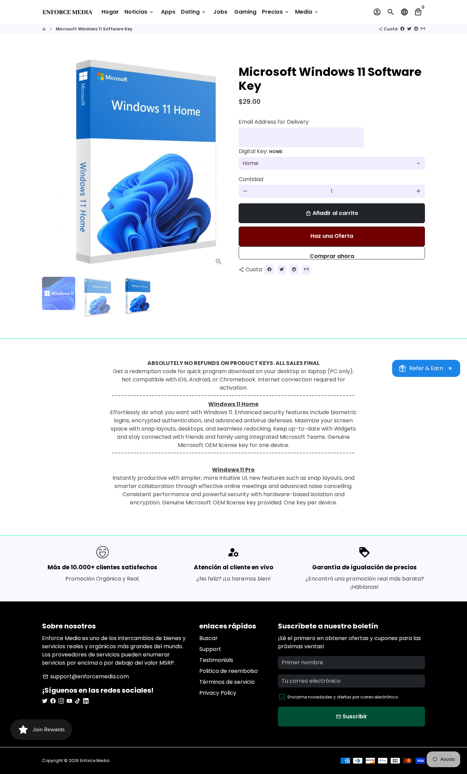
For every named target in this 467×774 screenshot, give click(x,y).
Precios (276, 12)
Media (307, 12)
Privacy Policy (217, 693)
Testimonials (216, 660)
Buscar (208, 638)
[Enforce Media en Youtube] (69, 701)
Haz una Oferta (331, 236)
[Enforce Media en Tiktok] (77, 701)
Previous (51, 163)
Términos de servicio (227, 682)
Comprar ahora (332, 255)
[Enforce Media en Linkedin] (86, 701)
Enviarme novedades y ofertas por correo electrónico (343, 697)
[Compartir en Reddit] (416, 29)
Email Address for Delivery (274, 121)
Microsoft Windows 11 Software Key (94, 29)
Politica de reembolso (228, 671)
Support (210, 649)
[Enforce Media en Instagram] (61, 701)
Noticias (139, 12)
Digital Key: (260, 151)
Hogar (110, 12)
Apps (168, 12)
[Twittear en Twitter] (409, 29)
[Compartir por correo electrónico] (423, 29)
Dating (193, 12)
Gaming (245, 12)
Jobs (220, 12)
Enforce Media (94, 760)
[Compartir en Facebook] (402, 29)
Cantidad (251, 179)
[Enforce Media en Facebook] (53, 701)
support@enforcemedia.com (86, 676)
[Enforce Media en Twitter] (45, 701)
